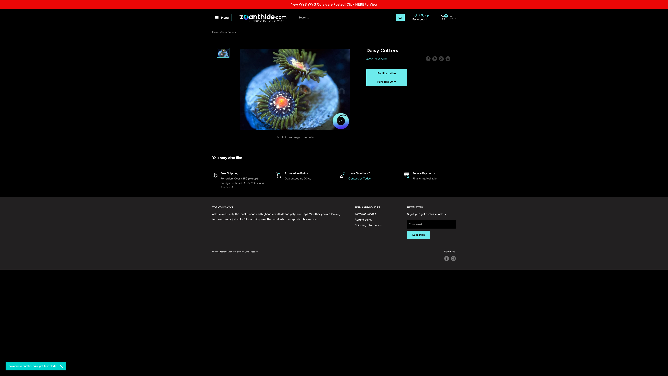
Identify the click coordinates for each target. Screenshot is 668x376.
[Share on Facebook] (428, 58)
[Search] (400, 17)
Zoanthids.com (376, 58)
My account (420, 19)
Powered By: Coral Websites (245, 251)
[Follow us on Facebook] (446, 258)
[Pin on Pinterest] (434, 58)
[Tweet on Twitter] (441, 58)
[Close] (61, 366)
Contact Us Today (359, 178)
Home (215, 32)
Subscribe (418, 234)
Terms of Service (365, 214)
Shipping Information (368, 225)
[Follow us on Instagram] (453, 258)
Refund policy (363, 219)
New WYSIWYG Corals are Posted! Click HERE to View (334, 4)
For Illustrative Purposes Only (386, 77)
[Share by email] (448, 58)
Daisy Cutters (228, 32)
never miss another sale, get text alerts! (33, 366)
